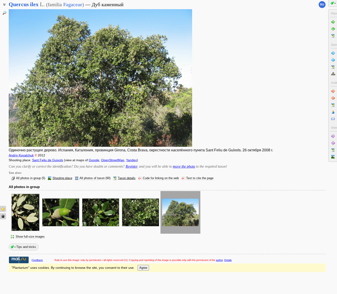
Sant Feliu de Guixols (47, 160)
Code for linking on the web (161, 178)
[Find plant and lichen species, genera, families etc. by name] (4, 12)
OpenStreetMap (112, 160)
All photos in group (28, 178)
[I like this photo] (3, 209)
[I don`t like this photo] (3, 216)
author (219, 260)
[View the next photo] (172, 78)
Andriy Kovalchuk (21, 155)
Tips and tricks (26, 247)
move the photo (184, 166)
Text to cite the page (199, 178)
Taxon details (126, 178)
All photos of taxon (92, 178)
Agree (143, 267)
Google (94, 160)
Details (228, 260)
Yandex (131, 160)
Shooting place (62, 178)
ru (322, 4)
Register (131, 166)
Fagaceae (72, 4)
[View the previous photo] (28, 78)
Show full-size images (30, 236)
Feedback (37, 260)
